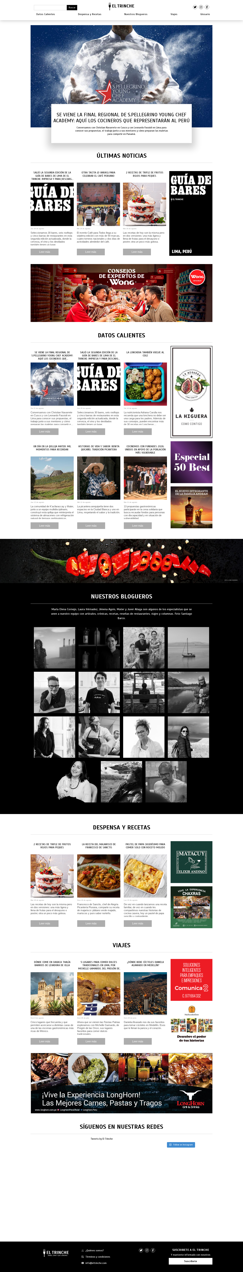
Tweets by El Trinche (102, 1138)
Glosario (205, 14)
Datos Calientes (45, 14)
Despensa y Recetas (89, 14)
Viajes (174, 14)
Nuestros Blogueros (135, 14)
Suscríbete (190, 1261)
